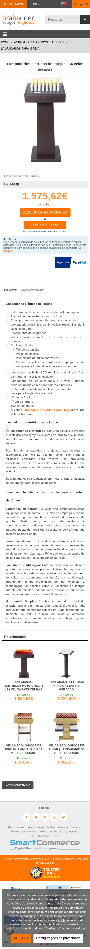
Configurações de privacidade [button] (58, 938)
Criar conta (15, 3)
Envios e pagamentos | (25, 831)
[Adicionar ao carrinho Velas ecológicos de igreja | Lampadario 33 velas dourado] (23, 726)
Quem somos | (17, 827)
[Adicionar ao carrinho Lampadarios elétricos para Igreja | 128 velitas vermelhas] (23, 663)
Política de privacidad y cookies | (59, 831)
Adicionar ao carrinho (45, 212)
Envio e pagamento (32, 290)
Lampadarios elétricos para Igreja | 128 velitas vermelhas (23, 685)
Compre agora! (45, 225)
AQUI (61, 920)
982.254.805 (47, 863)
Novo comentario (17, 785)
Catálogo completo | (57, 827)
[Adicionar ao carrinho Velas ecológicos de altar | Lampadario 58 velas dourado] (66, 726)
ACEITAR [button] (21, 938)
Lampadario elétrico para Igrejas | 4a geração (66, 685)
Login (35, 4)
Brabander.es (18, 19)
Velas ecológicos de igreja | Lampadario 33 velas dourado (23, 749)
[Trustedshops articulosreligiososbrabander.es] (45, 878)
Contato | (76, 827)
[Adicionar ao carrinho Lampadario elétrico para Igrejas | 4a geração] (66, 663)
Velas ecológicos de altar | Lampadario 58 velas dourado (67, 749)
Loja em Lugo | (36, 827)
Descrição (10, 290)
